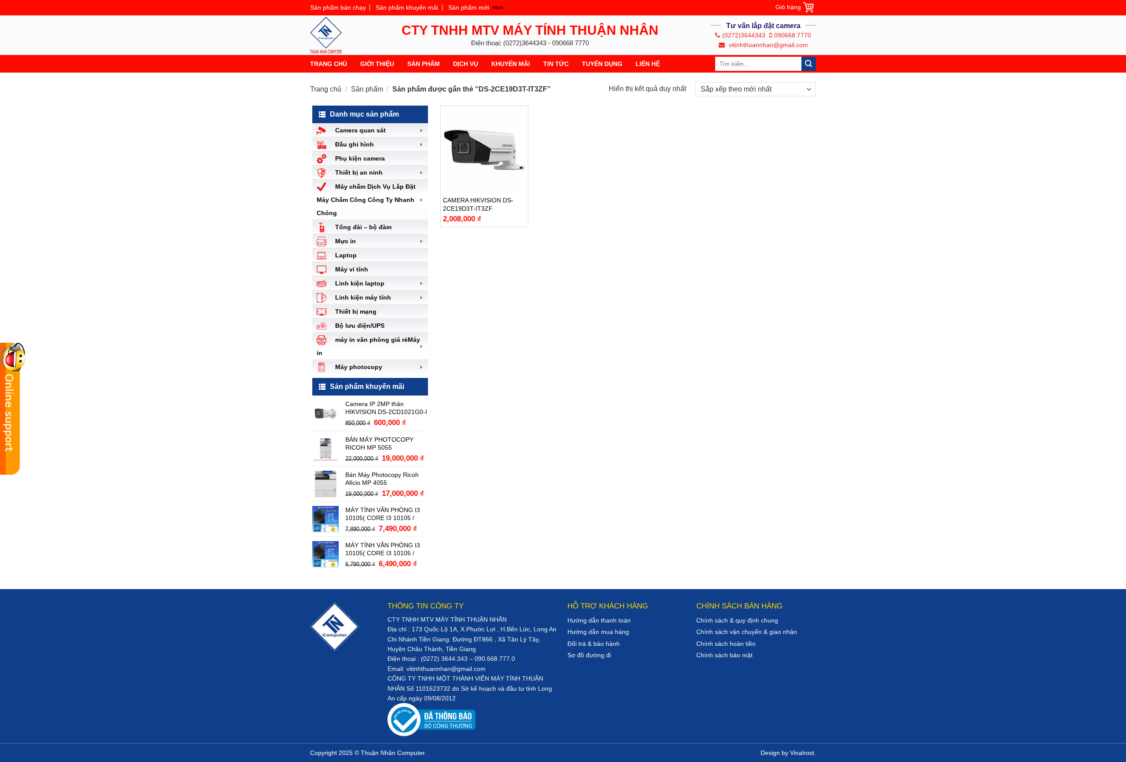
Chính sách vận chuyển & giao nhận (746, 631)
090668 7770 (792, 35)
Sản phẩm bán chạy (338, 7)
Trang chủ (328, 63)
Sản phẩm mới (468, 7)
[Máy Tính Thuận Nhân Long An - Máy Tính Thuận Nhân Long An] (330, 35)
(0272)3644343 (743, 35)
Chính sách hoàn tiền (726, 643)
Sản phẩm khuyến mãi (407, 7)
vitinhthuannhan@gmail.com (767, 45)
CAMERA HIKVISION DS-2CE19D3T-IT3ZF (478, 204)
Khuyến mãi (510, 63)
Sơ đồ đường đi (589, 655)
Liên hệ (648, 63)
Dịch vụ (465, 63)
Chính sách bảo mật (724, 655)
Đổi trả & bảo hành (593, 643)
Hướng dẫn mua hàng (598, 631)
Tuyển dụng (602, 63)
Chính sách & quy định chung (737, 620)
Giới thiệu (377, 63)
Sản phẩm (423, 63)
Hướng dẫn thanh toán (599, 620)
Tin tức (556, 63)
